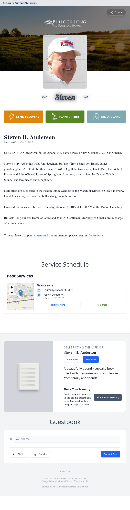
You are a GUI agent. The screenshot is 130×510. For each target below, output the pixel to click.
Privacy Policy (55, 481)
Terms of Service (74, 481)
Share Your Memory (108, 397)
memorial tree (44, 235)
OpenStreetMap (68, 486)
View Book (72, 359)
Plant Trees (102, 304)
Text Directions (58, 304)
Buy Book (91, 359)
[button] (20, 292)
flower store (96, 235)
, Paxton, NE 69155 (54, 298)
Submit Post (110, 454)
